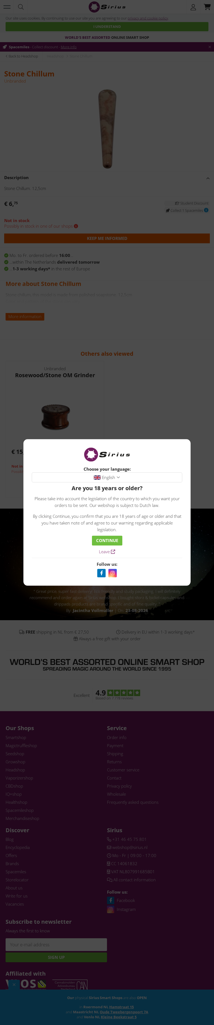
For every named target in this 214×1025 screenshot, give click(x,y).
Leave (105, 552)
